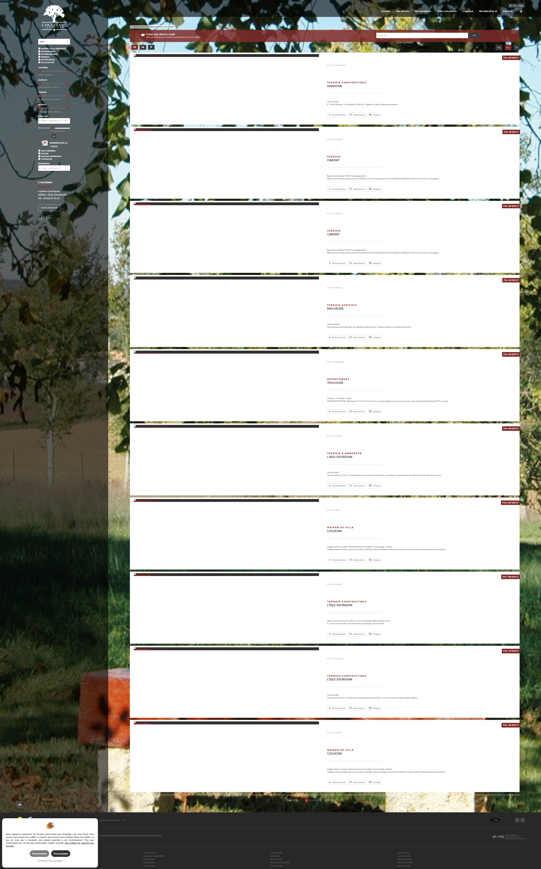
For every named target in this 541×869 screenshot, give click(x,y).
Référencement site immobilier (515, 838)
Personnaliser (39, 853)
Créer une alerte (447, 11)
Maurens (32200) (276, 866)
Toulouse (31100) (149, 866)
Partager (377, 115)
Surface (42, 80)
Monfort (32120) (275, 859)
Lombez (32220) (148, 859)
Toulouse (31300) (149, 862)
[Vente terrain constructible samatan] (226, 55)
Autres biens (48, 59)
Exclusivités (47, 62)
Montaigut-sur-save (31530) (280, 862)
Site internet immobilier (513, 837)
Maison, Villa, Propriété (53, 48)
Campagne (46, 159)
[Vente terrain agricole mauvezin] (226, 278)
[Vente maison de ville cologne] (226, 500)
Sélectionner (359, 115)
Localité (42, 116)
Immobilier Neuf (49, 54)
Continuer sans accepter (50, 860)
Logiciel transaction (512, 835)
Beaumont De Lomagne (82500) (154, 856)
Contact (508, 11)
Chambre (43, 67)
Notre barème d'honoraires (110, 820)
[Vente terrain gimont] (226, 129)
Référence (44, 163)
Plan (124, 820)
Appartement (48, 51)
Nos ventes (402, 11)
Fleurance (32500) (404, 866)
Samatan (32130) (403, 853)
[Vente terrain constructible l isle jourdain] (226, 574)
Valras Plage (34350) (404, 859)
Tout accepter (60, 853)
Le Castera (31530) (404, 856)
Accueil (385, 11)
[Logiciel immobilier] (498, 837)
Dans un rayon (44, 128)
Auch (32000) (274, 856)
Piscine (44, 153)
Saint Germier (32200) (405, 862)
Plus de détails (338, 115)
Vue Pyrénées (48, 151)
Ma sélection (488, 11)
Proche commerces (51, 156)
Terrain (45, 57)
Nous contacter (49, 208)
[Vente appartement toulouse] (226, 352)
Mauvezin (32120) (149, 853)
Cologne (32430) (276, 853)
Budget (42, 104)
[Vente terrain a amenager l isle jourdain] (226, 426)
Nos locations (423, 11)
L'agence (468, 11)
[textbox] (54, 120)
